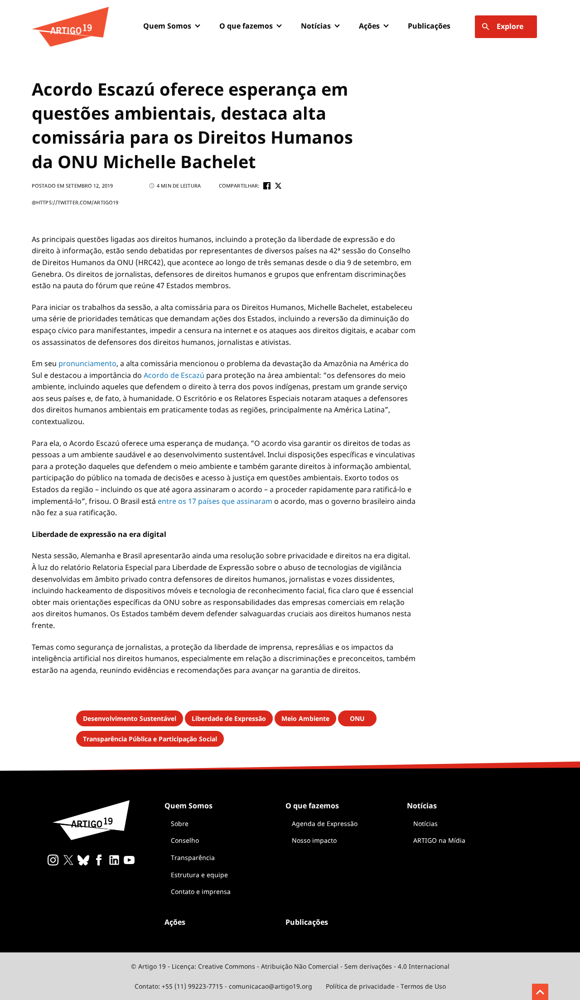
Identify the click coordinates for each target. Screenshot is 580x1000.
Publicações (429, 26)
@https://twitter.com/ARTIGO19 (75, 202)
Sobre (179, 823)
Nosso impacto (314, 840)
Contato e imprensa (201, 891)
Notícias (425, 823)
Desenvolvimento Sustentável (129, 718)
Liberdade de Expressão (229, 718)
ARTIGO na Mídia (439, 840)
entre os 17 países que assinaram (215, 501)
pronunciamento (87, 363)
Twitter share (278, 185)
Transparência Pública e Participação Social (150, 738)
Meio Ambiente (305, 718)
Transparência (193, 857)
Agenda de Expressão (325, 823)
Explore (510, 26)
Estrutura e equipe (199, 874)
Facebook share (267, 185)
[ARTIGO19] (70, 27)
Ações (369, 26)
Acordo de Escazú (174, 375)
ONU (357, 718)
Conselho (185, 840)
